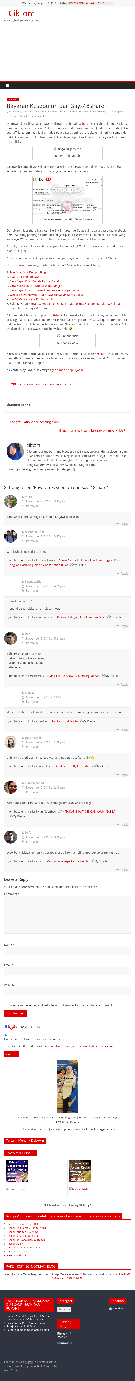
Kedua (45, 304)
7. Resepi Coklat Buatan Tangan (22, 1247)
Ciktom (21, 13)
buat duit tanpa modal (94, 111)
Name (9, 945)
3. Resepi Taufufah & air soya (21, 1232)
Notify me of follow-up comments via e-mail (32, 1039)
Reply (124, 524)
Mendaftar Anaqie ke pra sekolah (68, 861)
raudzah (30, 693)
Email (9, 965)
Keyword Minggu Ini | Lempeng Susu (81, 617)
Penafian (117, 1308)
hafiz (28, 833)
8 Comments (50, 111)
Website (9, 985)
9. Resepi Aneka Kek (16, 1255)
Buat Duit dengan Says (25, 277)
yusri (28, 497)
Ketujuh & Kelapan (109, 304)
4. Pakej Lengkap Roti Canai (20, 1326)
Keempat (67, 304)
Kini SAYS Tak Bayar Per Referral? (31, 299)
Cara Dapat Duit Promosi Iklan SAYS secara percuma (44, 290)
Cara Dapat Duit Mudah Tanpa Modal (34, 281)
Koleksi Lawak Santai (64, 721)
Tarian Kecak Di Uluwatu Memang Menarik (73, 676)
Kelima (78, 304)
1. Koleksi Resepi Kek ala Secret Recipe (27, 1316)
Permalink (32, 506)
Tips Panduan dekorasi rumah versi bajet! (45, 384)
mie (27, 634)
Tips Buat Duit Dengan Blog (28, 272)
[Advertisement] (67, 54)
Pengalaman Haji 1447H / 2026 (87, 3)
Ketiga (55, 304)
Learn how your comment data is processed (85, 1046)
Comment (12, 894)
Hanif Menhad (34, 783)
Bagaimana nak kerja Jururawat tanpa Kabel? (94, 430)
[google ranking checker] (68, 1333)
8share (83, 124)
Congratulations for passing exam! (33, 422)
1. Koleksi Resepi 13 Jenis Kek (21, 1224)
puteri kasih (33, 738)
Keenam (90, 304)
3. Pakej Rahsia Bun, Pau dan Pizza (24, 1323)
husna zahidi (33, 582)
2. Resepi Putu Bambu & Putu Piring (25, 1228)
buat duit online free (73, 111)
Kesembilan (14, 308)
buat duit (12, 99)
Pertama (34, 304)
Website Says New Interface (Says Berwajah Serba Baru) (46, 295)
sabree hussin (34, 532)
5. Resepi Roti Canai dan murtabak (24, 1239)
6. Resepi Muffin (13, 1243)
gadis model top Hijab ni (68, 370)
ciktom (36, 111)
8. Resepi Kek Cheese (16, 1251)
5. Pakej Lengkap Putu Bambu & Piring (26, 1329)
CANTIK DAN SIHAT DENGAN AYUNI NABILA (87, 811)
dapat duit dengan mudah (31, 116)
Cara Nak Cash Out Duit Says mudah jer (36, 286)
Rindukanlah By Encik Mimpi (74, 766)
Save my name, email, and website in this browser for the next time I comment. (61, 1005)
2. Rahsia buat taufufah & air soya (24, 1319)
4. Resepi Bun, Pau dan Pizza (21, 1235)
